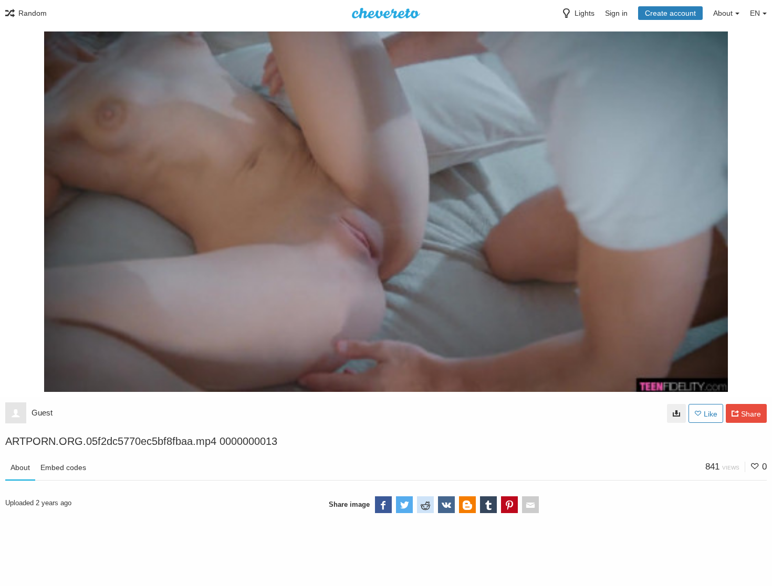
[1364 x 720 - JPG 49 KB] (676, 413)
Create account (670, 13)
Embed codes (63, 467)
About (20, 467)
